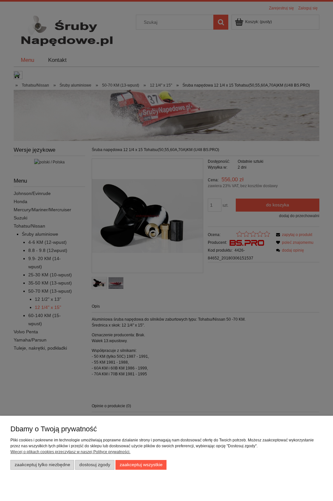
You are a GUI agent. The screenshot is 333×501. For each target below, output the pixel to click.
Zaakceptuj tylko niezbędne (42, 464)
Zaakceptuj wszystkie (141, 464)
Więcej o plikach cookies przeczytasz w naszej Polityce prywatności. (70, 452)
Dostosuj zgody (94, 464)
